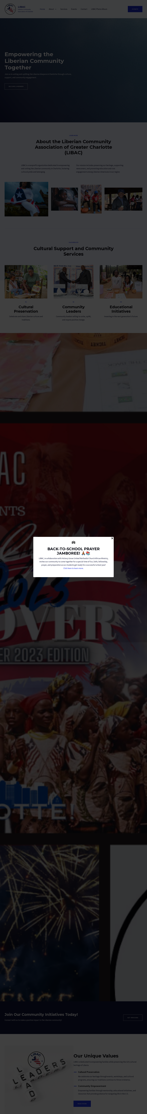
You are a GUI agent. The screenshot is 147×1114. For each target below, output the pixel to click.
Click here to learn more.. (73, 568)
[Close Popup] (112, 538)
